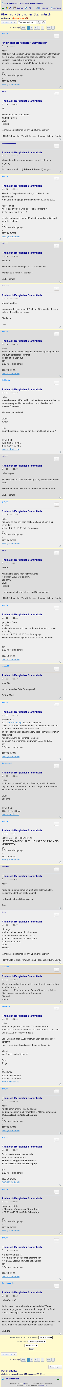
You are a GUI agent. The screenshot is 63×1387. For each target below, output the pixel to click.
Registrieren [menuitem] (44, 8)
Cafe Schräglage (14, 722)
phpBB (22, 1383)
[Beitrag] (3, 46)
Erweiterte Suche (43, 22)
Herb (4, 91)
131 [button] (48, 28)
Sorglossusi (7, 763)
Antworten (7, 22)
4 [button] (38, 28)
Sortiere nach (22, 1341)
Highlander (6, 380)
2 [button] (31, 28)
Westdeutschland (36, 3)
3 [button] (35, 28)
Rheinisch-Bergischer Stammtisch (26, 14)
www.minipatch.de (10, 449)
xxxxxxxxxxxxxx (9, 143)
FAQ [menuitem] (30, 8)
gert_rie (5, 33)
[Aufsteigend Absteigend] (31, 1345)
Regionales (23, 3)
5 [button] (42, 28)
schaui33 (5, 666)
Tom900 (5, 243)
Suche (38, 22)
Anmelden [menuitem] (57, 8)
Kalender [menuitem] (20, 8)
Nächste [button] (53, 28)
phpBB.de (43, 1385)
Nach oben (60, 87)
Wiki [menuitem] (10, 8)
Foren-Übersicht (11, 3)
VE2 (26, 18)
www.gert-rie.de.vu (10, 84)
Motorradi (5, 286)
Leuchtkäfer (18, 18)
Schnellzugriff (3, 8)
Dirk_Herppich (7, 1283)
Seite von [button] (23, 28)
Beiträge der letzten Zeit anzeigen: (24, 1337)
